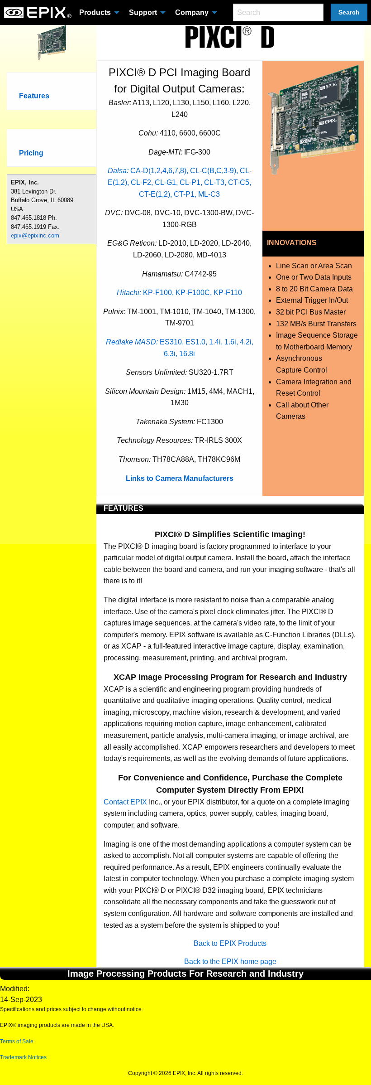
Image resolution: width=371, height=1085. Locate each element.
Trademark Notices (23, 1057)
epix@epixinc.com (35, 235)
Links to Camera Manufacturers (179, 478)
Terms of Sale (16, 1041)
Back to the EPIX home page (230, 961)
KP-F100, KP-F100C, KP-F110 (179, 292)
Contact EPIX (125, 802)
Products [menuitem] (95, 12)
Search (349, 12)
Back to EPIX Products (230, 943)
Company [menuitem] (192, 12)
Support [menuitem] (143, 12)
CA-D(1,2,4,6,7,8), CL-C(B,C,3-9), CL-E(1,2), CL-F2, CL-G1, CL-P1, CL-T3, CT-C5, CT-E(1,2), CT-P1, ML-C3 (180, 182)
